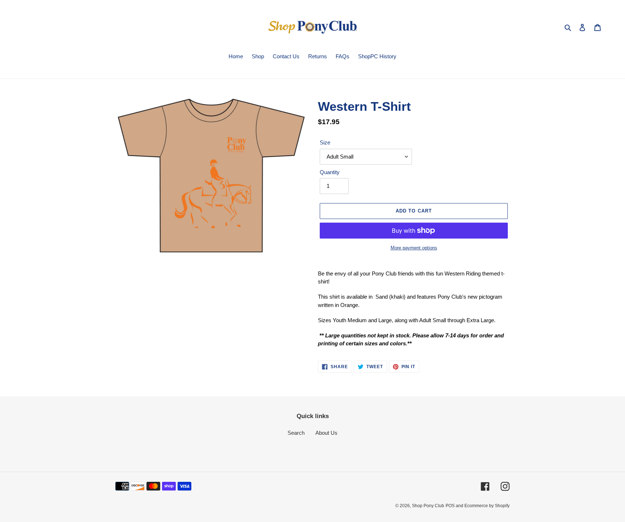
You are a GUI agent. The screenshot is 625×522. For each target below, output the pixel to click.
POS (450, 505)
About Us (326, 433)
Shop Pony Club (428, 505)
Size (325, 142)
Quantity (330, 172)
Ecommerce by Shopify (487, 505)
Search (296, 433)
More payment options (414, 248)
